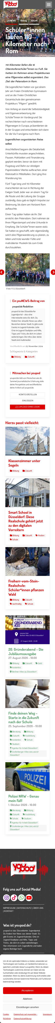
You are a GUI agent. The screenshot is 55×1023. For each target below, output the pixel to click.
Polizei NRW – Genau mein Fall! (23, 798)
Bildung (23, 20)
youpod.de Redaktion (22, 306)
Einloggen (27, 400)
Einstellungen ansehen (27, 1007)
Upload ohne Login (29, 407)
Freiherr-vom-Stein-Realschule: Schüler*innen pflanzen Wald (26, 587)
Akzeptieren (27, 990)
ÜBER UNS (38, 908)
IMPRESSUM (9, 908)
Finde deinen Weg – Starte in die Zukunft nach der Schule (23, 717)
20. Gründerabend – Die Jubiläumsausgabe (25, 651)
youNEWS (11, 20)
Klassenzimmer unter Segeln (24, 462)
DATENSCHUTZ (24, 908)
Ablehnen (27, 999)
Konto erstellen (27, 394)
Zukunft (34, 20)
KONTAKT (8, 911)
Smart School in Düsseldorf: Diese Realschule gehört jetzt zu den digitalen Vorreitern (25, 521)
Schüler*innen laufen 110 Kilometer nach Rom (26, 40)
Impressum (47, 1014)
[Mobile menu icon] (49, 5)
